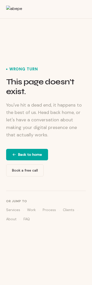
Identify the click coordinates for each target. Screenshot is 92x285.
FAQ (27, 219)
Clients (68, 210)
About (11, 219)
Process (49, 210)
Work (31, 210)
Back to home (30, 154)
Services (13, 210)
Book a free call (25, 170)
